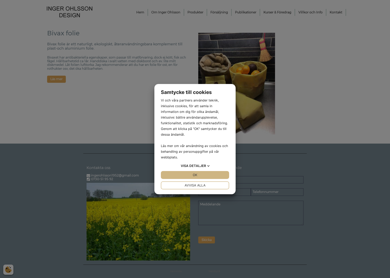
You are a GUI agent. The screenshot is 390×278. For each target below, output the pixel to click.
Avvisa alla (195, 185)
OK (195, 175)
